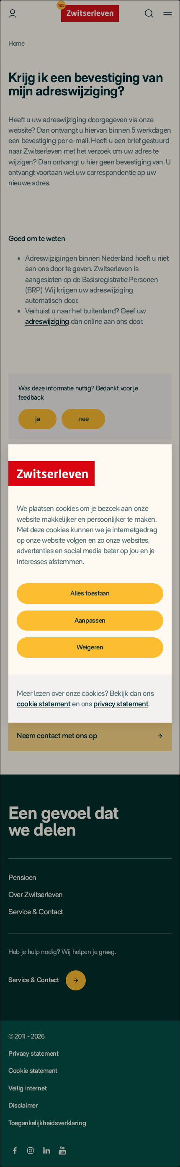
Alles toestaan (90, 593)
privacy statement (120, 703)
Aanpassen (90, 620)
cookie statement (43, 703)
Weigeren (90, 647)
